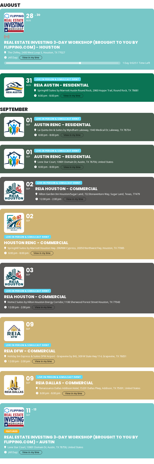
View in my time (30, 57)
